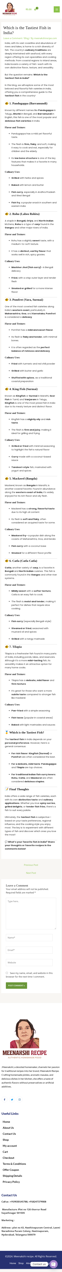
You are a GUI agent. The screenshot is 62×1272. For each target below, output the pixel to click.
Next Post (31, 872)
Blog (26, 38)
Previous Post (31, 864)
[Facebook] (5, 1099)
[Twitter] (12, 1099)
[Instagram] (20, 1099)
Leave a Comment (12, 38)
